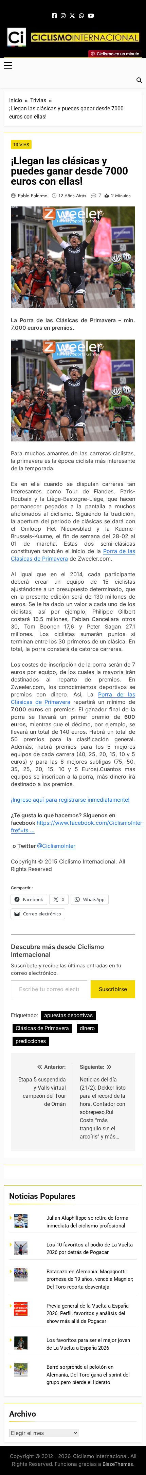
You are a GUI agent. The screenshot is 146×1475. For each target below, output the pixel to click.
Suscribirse (113, 989)
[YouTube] (91, 16)
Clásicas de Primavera (42, 1028)
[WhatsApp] (81, 16)
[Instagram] (63, 16)
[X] (72, 16)
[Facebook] (54, 16)
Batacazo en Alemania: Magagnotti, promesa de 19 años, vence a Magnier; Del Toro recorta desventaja (90, 1279)
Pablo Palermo (33, 195)
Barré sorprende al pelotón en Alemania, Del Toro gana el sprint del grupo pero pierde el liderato (88, 1374)
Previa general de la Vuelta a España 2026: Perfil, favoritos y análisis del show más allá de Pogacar (88, 1313)
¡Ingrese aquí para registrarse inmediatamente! (70, 799)
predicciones (31, 1041)
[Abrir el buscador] (139, 80)
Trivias (21, 144)
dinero (87, 1028)
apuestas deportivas (68, 1015)
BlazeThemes (118, 1464)
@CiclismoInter (56, 845)
